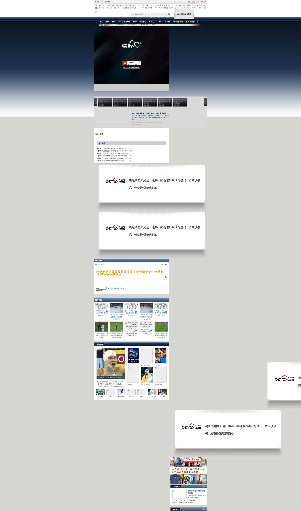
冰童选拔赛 (121, 396)
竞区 (103, 25)
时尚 (167, 5)
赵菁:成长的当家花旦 (104, 382)
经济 (104, 5)
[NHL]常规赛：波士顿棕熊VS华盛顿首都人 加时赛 (117, 317)
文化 (138, 5)
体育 (108, 5)
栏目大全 (109, 8)
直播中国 (126, 8)
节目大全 (116, 8)
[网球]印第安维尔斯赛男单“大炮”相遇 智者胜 (112, 148)
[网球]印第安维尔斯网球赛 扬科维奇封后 (111, 151)
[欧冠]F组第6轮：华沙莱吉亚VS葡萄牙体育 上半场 (161, 335)
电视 (96, 8)
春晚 (117, 5)
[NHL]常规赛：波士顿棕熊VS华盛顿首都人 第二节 (146, 317)
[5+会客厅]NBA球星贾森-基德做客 (183, 502)
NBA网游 (162, 396)
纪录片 (171, 8)
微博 (184, 5)
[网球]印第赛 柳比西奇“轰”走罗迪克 (109, 153)
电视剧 (165, 8)
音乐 (125, 5)
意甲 (154, 17)
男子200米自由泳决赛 (105, 384)
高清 (156, 8)
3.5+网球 (157, 365)
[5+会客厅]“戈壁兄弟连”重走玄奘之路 (184, 500)
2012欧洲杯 (158, 384)
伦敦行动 (140, 17)
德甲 (158, 17)
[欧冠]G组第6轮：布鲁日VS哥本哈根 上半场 (146, 331)
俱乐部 (167, 22)
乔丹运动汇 (191, 22)
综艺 (113, 5)
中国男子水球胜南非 (104, 386)
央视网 (97, 2)
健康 (163, 5)
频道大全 (101, 8)
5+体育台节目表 (132, 25)
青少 (134, 5)
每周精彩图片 (120, 25)
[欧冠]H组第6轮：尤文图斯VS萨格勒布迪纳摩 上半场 (116, 335)
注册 (193, 2)
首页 (96, 5)
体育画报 (110, 25)
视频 (102, 2)
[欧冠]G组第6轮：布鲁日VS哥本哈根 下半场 (102, 335)
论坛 (192, 5)
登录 (188, 2)
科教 (130, 5)
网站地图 (107, 2)
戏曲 (121, 5)
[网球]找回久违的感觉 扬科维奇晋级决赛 (111, 158)
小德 (167, 17)
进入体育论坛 (155, 122)
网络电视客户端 (147, 8)
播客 (187, 8)
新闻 (100, 5)
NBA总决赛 (152, 396)
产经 (151, 5)
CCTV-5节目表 (143, 25)
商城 (175, 5)
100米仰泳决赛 (116, 384)
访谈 (196, 5)
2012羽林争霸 (145, 384)
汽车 (155, 5)
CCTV (194, 8)
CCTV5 (159, 22)
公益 (147, 5)
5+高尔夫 (131, 396)
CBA (150, 17)
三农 (171, 5)
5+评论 (153, 25)
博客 (188, 5)
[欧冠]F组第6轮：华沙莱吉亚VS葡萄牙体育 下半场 (161, 313)
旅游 (159, 5)
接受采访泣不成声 (117, 382)
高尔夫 (151, 22)
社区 (180, 5)
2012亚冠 (130, 365)
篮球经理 (127, 22)
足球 (107, 22)
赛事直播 (133, 8)
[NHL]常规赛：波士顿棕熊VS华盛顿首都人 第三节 (102, 313)
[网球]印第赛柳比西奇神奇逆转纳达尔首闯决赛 (112, 156)
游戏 (204, 5)
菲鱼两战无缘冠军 (117, 386)
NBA (146, 17)
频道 (200, 8)
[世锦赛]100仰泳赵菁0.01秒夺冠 (110, 377)
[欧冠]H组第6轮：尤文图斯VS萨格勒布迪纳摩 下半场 (131, 333)
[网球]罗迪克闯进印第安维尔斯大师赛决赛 (111, 160)
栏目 (204, 8)
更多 (204, 486)
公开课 (183, 8)
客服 (197, 2)
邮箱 (200, 5)
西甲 (163, 17)
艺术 (142, 5)
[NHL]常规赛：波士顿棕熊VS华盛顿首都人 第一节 (131, 313)
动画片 (177, 8)
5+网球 (100, 396)
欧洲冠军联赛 (145, 365)
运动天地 (179, 22)
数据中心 (142, 22)
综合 (135, 22)
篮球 (113, 22)
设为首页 (203, 2)
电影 (160, 8)
